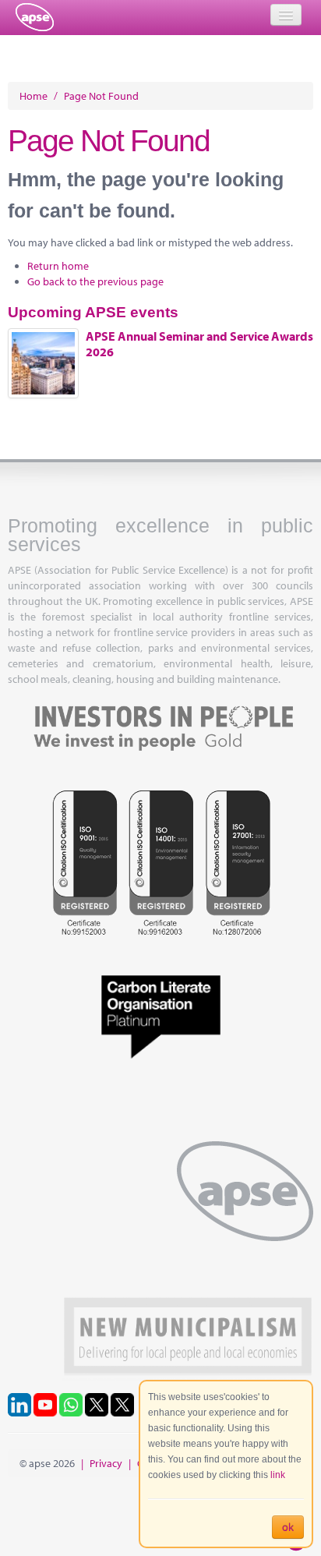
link (277, 1474)
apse (35, 17)
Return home (58, 266)
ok (288, 1527)
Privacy (106, 1463)
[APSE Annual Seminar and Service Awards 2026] (43, 363)
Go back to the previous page (95, 281)
